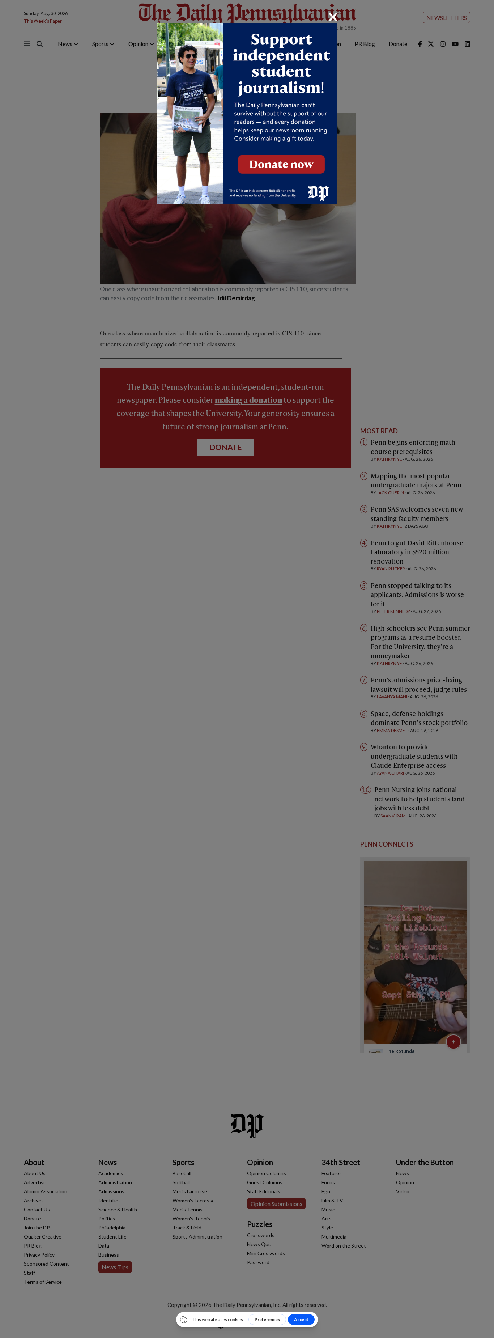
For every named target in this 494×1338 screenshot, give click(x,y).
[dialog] (247, 669)
